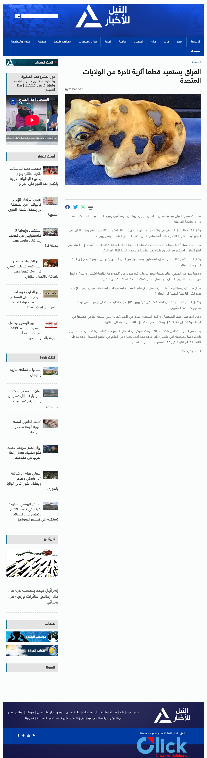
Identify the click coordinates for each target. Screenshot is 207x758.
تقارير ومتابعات (88, 42)
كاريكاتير (49, 539)
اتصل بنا (29, 718)
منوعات (195, 51)
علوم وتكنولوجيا (20, 42)
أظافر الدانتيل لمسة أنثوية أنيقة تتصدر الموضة (27, 427)
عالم (153, 42)
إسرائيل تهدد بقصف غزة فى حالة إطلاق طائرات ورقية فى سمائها (33, 596)
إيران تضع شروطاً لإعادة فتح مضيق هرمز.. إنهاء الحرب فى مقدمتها (24, 453)
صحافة (42, 42)
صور (10, 712)
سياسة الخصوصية (98, 718)
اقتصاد (138, 42)
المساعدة (42, 718)
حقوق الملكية (77, 718)
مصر (180, 42)
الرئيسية (195, 42)
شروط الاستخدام (58, 718)
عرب (166, 42)
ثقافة (108, 42)
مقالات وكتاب (62, 42)
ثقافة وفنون (73, 712)
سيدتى (40, 712)
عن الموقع (116, 718)
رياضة (122, 42)
